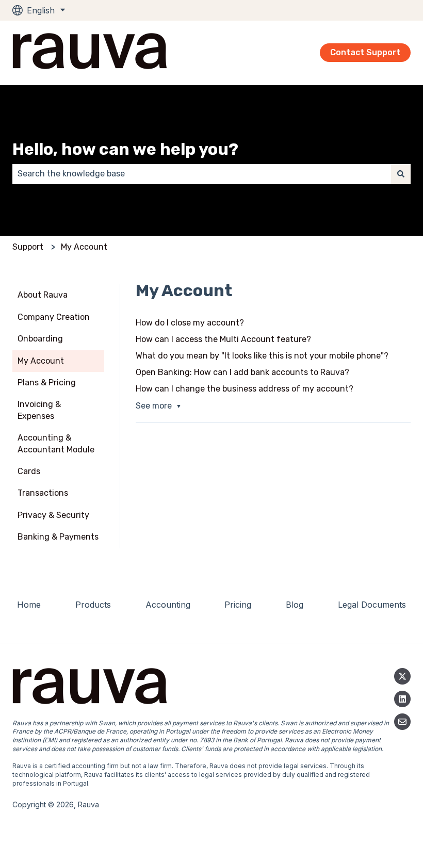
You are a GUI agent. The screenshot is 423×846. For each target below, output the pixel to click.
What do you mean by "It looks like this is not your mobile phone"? (262, 356)
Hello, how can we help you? (125, 149)
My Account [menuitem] (41, 361)
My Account (84, 247)
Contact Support (365, 52)
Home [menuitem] (29, 604)
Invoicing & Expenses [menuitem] (39, 409)
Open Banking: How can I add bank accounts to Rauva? (242, 372)
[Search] (401, 174)
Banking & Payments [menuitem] (58, 537)
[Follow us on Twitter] (402, 676)
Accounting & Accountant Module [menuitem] (56, 443)
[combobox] (201, 174)
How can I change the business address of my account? (244, 389)
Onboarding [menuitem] (40, 339)
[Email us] (402, 721)
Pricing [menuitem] (237, 604)
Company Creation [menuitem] (54, 317)
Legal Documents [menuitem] (372, 604)
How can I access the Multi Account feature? (223, 339)
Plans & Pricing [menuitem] (47, 382)
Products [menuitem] (93, 604)
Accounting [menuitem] (167, 604)
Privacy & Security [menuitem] (53, 515)
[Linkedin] (402, 699)
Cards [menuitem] (29, 471)
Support (27, 247)
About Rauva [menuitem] (43, 295)
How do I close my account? (190, 323)
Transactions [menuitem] (43, 493)
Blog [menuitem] (294, 604)
